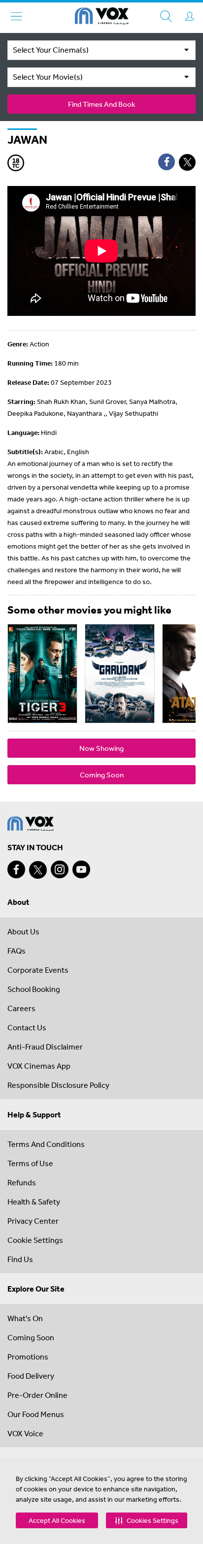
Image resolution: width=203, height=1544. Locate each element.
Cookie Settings (35, 1240)
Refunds (21, 1182)
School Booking (33, 989)
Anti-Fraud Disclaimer (45, 1046)
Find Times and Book (101, 104)
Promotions (27, 1356)
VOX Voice (25, 1433)
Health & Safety (33, 1201)
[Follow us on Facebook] (16, 869)
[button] (146, 1520)
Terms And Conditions (46, 1144)
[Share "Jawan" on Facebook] (166, 162)
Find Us (20, 1259)
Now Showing (101, 748)
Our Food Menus (35, 1414)
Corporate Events (37, 970)
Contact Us (26, 1027)
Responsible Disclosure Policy (58, 1085)
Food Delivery (30, 1376)
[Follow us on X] (38, 870)
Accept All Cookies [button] (57, 1520)
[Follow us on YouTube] (81, 869)
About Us (23, 931)
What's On (25, 1318)
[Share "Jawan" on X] (187, 162)
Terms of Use (30, 1163)
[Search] (166, 16)
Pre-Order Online (37, 1395)
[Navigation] (16, 16)
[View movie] (42, 673)
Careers (21, 1008)
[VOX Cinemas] (102, 17)
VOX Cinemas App (38, 1066)
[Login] (190, 16)
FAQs (16, 951)
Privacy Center (33, 1221)
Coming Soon (102, 774)
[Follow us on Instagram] (59, 869)
